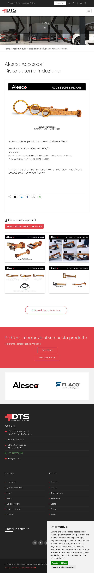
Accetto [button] (55, 563)
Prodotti (15, 49)
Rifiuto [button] (64, 563)
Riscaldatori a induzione (39, 49)
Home (7, 49)
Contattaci (47, 350)
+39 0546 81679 (47, 357)
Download (60, 3)
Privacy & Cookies (11, 568)
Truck (23, 49)
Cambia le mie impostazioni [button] (63, 567)
